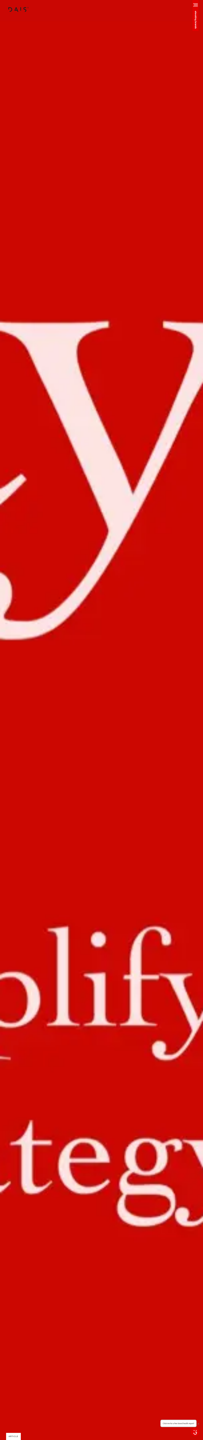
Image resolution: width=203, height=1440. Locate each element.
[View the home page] (18, 9)
